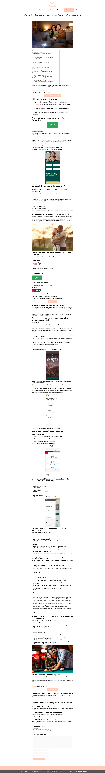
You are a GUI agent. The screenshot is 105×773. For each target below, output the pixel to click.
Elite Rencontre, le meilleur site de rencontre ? (41, 56)
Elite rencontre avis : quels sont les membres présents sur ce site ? (44, 63)
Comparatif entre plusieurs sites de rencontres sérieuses (43, 57)
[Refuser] (103, 771)
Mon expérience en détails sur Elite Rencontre (41, 62)
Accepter (80, 771)
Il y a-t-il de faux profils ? (39, 66)
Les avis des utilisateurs (38, 72)
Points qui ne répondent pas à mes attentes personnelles (44, 76)
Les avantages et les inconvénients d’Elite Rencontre (43, 71)
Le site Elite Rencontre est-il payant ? (39, 68)
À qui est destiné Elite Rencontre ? (40, 80)
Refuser (84, 771)
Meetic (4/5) (37, 61)
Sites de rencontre (36, 728)
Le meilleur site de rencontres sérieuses (52, 95)
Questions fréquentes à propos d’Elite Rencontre (42, 79)
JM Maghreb (55, 308)
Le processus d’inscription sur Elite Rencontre (41, 67)
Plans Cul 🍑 (68, 9)
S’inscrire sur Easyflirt (53, 689)
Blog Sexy (59, 9)
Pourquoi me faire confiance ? (38, 52)
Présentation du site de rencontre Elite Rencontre (42, 53)
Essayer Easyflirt (52, 301)
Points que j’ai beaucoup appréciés (40, 75)
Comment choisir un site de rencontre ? (40, 54)
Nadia (39, 101)
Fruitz (41, 221)
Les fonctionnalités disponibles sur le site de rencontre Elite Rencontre (46, 70)
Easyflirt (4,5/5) (37, 58)
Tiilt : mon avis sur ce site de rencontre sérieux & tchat (42, 730)
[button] (76, 10)
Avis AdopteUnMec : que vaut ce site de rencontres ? (42, 729)
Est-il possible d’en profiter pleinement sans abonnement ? (44, 81)
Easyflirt (33, 686)
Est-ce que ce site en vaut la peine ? (40, 77)
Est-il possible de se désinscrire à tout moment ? (43, 82)
